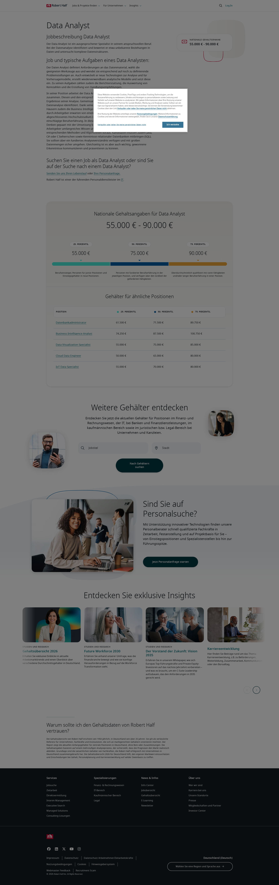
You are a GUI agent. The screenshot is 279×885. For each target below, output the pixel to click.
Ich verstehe (173, 125)
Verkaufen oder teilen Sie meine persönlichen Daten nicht (142, 109)
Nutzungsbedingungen (147, 114)
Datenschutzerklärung (168, 117)
